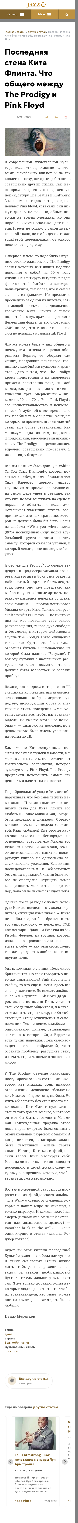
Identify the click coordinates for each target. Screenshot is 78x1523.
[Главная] (37, 5)
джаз (8, 1334)
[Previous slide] (10, 1462)
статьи (21, 32)
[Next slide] (65, 1462)
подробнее (23, 1501)
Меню (42, 14)
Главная (9, 32)
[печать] (56, 117)
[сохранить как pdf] (66, 117)
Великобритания (17, 1342)
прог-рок (11, 1351)
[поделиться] (46, 117)
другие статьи (37, 32)
